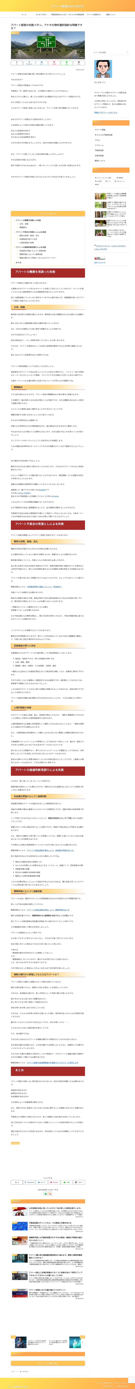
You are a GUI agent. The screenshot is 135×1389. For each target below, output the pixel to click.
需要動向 (23, 227)
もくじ (46, 213)
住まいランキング (99, 262)
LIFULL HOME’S (24, 493)
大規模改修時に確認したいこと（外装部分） (44, 586)
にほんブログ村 (100, 249)
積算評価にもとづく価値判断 (30, 254)
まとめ (18, 262)
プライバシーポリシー (121, 1383)
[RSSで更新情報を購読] (50, 1194)
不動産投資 (16, 1143)
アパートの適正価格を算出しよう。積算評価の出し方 (48, 910)
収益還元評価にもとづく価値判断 (32, 250)
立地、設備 (23, 223)
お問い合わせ (107, 1383)
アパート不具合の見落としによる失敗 (31, 232)
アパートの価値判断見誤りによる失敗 (31, 247)
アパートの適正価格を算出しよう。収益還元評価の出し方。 (51, 850)
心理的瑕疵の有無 (26, 242)
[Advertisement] (48, 194)
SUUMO (42, 489)
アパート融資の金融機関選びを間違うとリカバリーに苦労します (52, 1062)
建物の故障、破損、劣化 (29, 235)
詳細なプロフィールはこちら (105, 112)
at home (55, 496)
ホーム (99, 1383)
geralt (74, 57)
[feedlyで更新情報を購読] (46, 1194)
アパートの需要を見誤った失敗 (28, 220)
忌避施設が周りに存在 (28, 239)
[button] (79, 63)
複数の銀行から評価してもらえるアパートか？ (38, 257)
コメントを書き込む (48, 1363)
